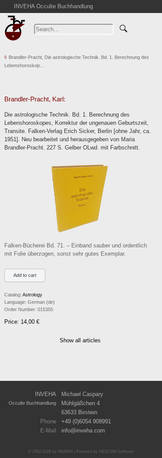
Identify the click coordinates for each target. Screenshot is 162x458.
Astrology (32, 294)
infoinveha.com (83, 430)
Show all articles (80, 340)
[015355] (79, 197)
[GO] (123, 27)
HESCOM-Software (116, 451)
